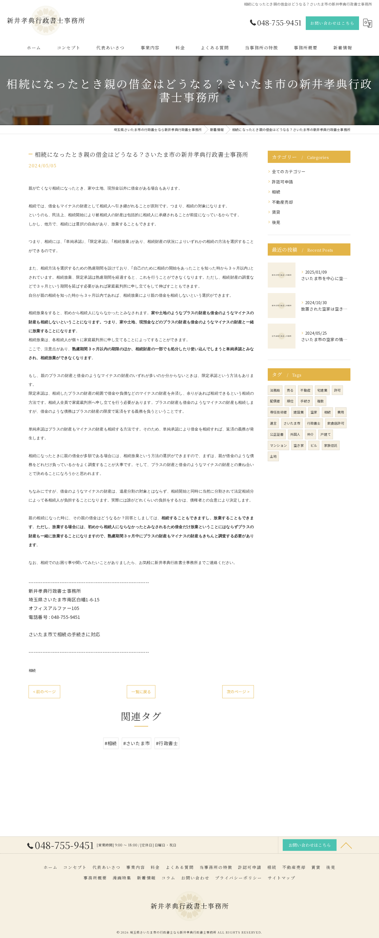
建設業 (299, 412)
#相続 (111, 743)
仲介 (310, 434)
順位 (290, 401)
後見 (276, 222)
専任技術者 (278, 412)
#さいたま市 (136, 743)
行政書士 (314, 423)
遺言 (273, 423)
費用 (340, 412)
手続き (305, 401)
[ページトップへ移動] (346, 845)
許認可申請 (282, 182)
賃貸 (276, 212)
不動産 (305, 390)
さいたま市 (292, 423)
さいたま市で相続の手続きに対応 (64, 634)
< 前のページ (44, 691)
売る (290, 390)
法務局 (275, 390)
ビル (313, 445)
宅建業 (322, 390)
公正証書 (277, 434)
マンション (278, 445)
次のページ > (238, 691)
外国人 (295, 434)
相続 (32, 670)
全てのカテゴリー (289, 171)
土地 (273, 456)
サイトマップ (281, 878)
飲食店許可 (335, 423)
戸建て (325, 434)
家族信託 (331, 445)
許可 (337, 390)
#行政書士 (167, 743)
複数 (320, 401)
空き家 (299, 445)
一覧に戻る (141, 691)
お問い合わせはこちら (332, 23)
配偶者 (275, 401)
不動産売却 (282, 202)
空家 (313, 412)
